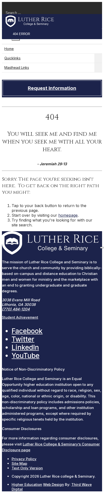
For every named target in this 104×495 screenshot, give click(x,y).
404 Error (21, 34)
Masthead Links (16, 67)
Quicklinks (12, 58)
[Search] (102, 247)
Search (8, 4)
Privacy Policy (24, 459)
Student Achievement (20, 317)
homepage (68, 215)
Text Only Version (27, 468)
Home (9, 49)
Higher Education (27, 484)
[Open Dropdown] (98, 58)
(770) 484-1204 (16, 309)
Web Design (53, 484)
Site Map (19, 463)
